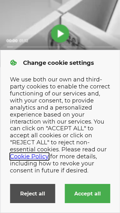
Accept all (87, 194)
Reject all (32, 194)
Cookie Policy (29, 156)
